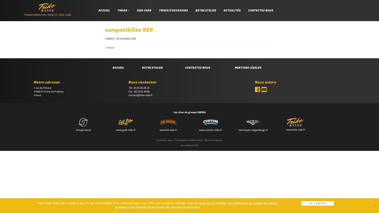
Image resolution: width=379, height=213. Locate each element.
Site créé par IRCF (190, 145)
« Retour (110, 47)
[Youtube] (264, 90)
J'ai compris (318, 203)
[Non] (375, 205)
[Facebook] (257, 90)
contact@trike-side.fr (140, 95)
